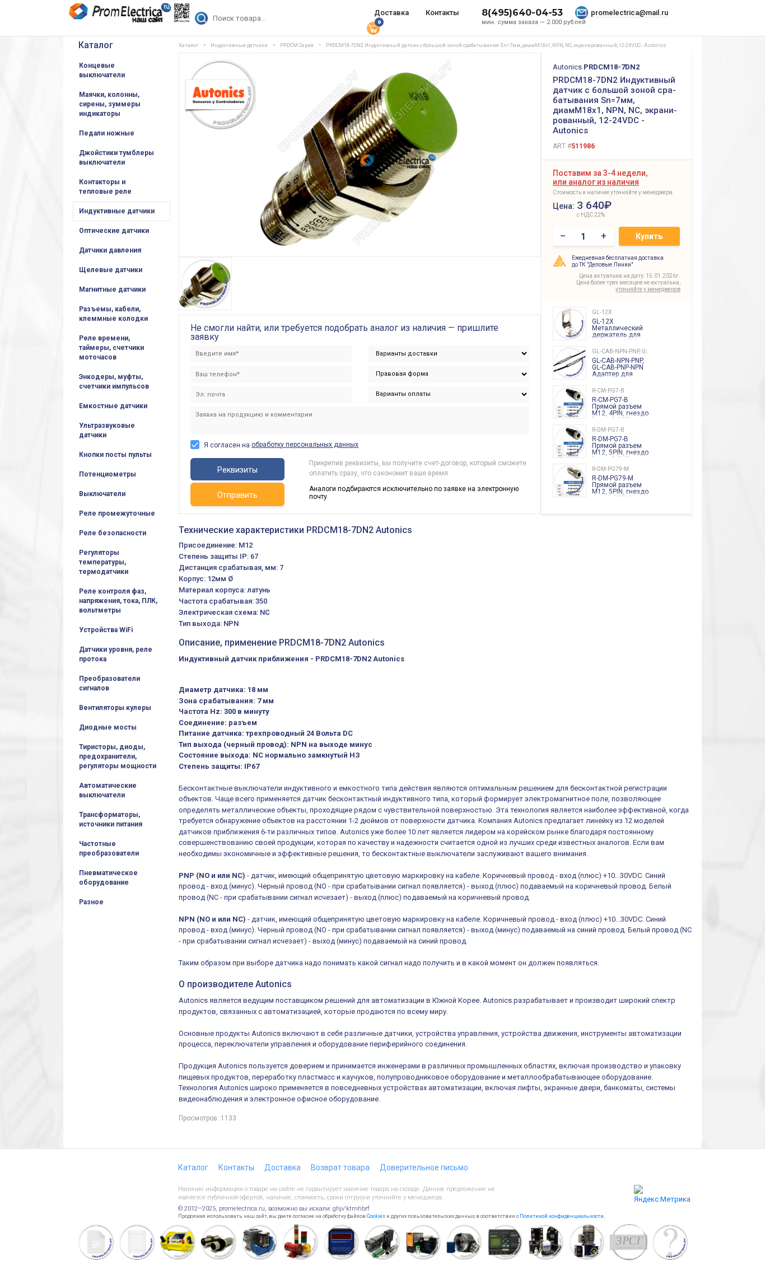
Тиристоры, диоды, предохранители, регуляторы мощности (117, 756)
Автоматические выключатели (108, 790)
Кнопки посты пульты (115, 455)
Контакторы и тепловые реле (105, 186)
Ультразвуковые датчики (107, 430)
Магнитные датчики (112, 289)
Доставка (391, 12)
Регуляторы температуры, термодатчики (103, 562)
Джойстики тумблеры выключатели (116, 157)
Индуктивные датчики (117, 211)
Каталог (95, 45)
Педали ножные (106, 133)
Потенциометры (107, 474)
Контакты (442, 12)
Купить (649, 236)
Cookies (376, 1216)
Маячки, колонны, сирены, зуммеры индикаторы (110, 104)
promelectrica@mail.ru (629, 12)
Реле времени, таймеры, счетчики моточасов (111, 347)
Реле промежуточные (117, 513)
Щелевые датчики (110, 270)
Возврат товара (340, 1167)
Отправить (237, 494)
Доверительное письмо (424, 1167)
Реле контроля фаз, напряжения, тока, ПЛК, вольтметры (118, 600)
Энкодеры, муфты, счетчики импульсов (114, 381)
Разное (91, 902)
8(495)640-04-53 (522, 12)
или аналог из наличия (596, 181)
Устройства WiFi (106, 630)
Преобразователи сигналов (109, 683)
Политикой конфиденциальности (562, 1216)
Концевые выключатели (102, 70)
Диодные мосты (108, 727)
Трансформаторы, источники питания (110, 819)
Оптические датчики (114, 231)
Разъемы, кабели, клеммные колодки (113, 314)
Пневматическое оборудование (108, 877)
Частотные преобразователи (109, 848)
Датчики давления (110, 250)
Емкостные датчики (113, 406)
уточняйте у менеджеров (647, 289)
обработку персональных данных (304, 445)
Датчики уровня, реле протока (115, 654)
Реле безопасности (112, 533)
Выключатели (102, 494)
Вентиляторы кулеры (115, 708)
